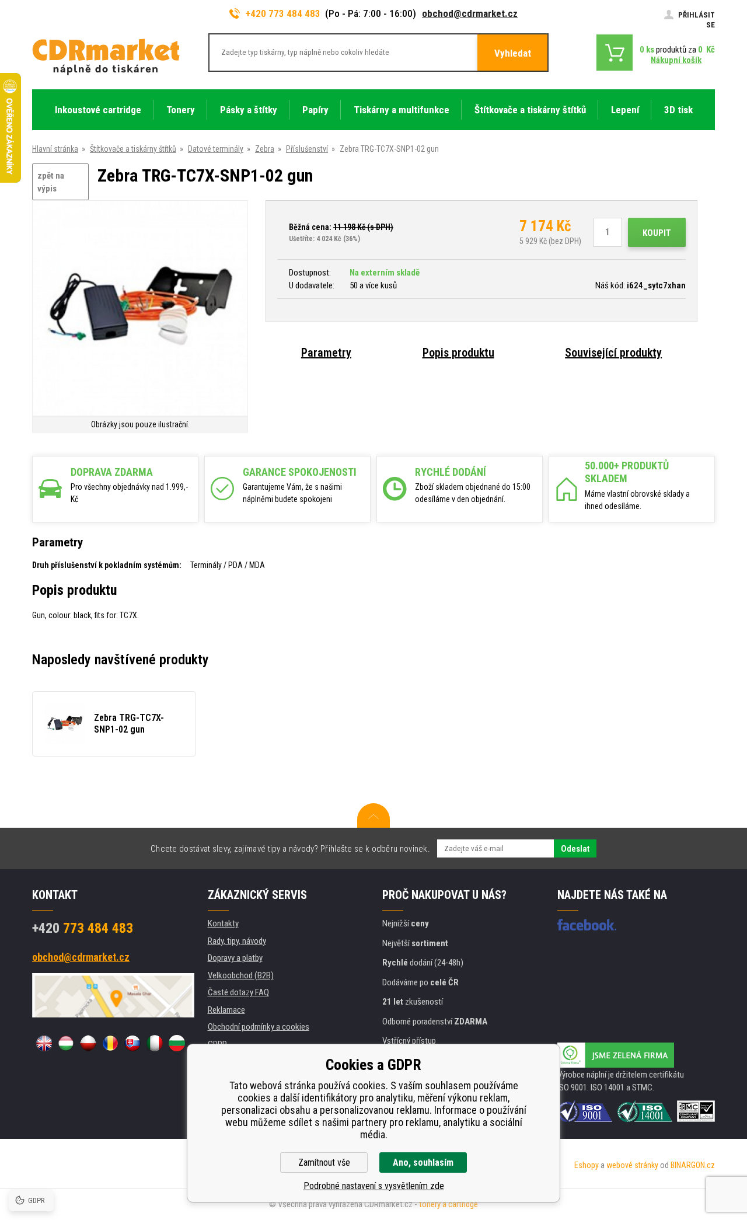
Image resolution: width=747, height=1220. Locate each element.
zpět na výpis (50, 182)
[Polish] (88, 1043)
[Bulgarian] (177, 1043)
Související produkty (613, 353)
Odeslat (575, 848)
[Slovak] (132, 1043)
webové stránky (632, 1165)
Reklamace (226, 1010)
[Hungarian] (66, 1043)
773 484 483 (82, 928)
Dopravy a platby (235, 958)
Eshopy (586, 1165)
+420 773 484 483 (283, 13)
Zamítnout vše (324, 1162)
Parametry (326, 353)
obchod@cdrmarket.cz (470, 13)
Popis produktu (458, 353)
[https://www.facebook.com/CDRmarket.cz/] (586, 924)
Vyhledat (512, 53)
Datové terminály (215, 149)
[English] (44, 1043)
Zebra (264, 149)
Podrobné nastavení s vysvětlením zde (373, 1185)
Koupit (657, 233)
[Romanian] (110, 1043)
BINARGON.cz (693, 1165)
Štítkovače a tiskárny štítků (133, 149)
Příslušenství (307, 149)
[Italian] (154, 1043)
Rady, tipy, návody (237, 941)
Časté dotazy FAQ (238, 992)
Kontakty (223, 923)
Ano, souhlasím (423, 1162)
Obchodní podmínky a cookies (258, 1027)
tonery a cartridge (448, 1204)
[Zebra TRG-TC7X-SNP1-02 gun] (140, 309)
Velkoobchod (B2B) (241, 975)
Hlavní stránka (55, 149)
